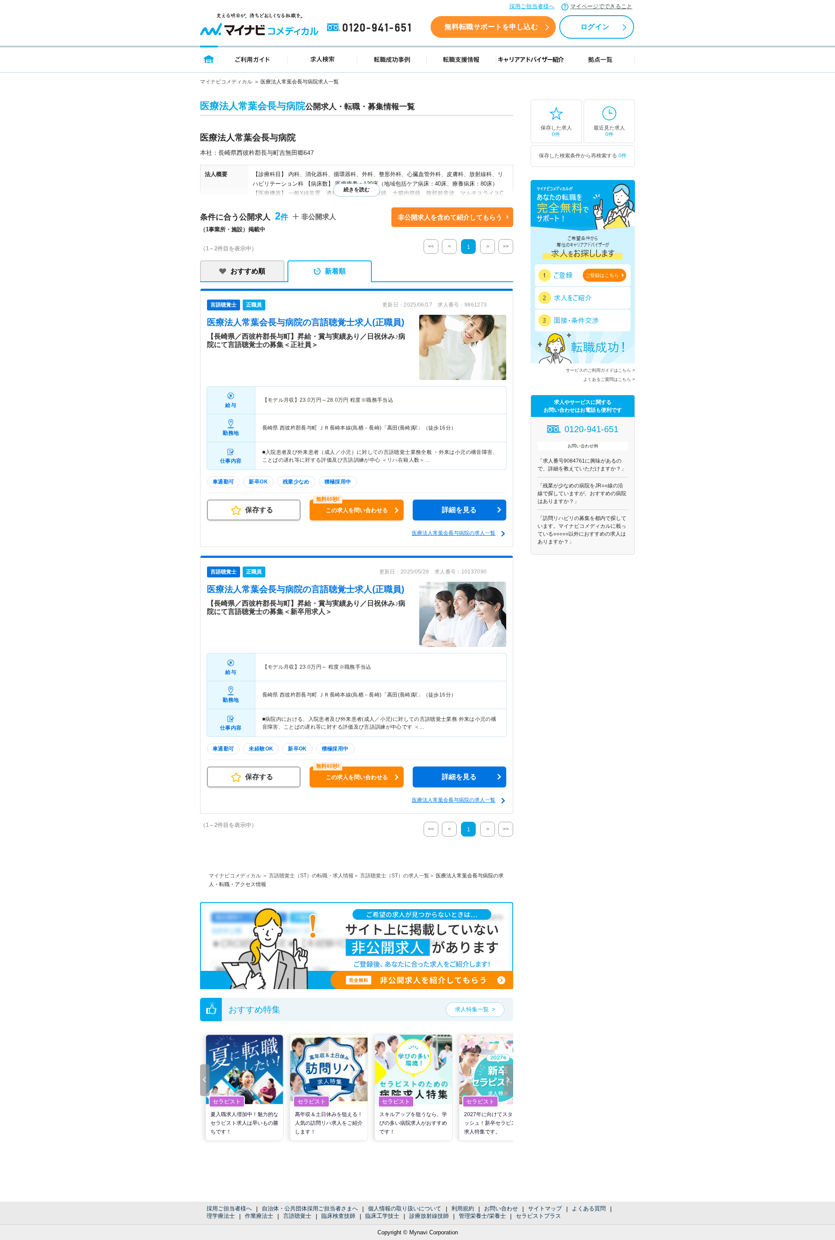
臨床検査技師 (338, 1216)
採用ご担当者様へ (531, 6)
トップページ (209, 59)
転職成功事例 (392, 59)
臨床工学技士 (382, 1216)
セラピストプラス (538, 1216)
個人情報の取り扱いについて (404, 1208)
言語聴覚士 (297, 1216)
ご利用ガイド (252, 59)
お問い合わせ (501, 1208)
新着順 (335, 271)
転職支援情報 (461, 59)
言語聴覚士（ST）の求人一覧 (394, 876)
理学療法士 (221, 1216)
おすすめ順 (247, 271)
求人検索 (322, 59)
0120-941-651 (370, 27)
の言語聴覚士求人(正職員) (305, 322)
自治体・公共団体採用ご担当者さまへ (310, 1208)
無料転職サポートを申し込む (491, 26)
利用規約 (462, 1208)
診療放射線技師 (429, 1216)
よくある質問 (589, 1208)
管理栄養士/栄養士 (482, 1216)
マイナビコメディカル (226, 82)
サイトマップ (545, 1208)
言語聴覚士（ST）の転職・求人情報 (311, 876)
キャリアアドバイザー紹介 (531, 59)
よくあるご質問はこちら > (609, 379)
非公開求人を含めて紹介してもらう (450, 217)
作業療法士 (259, 1216)
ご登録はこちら (602, 275)
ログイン (595, 26)
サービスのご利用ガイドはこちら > (600, 370)
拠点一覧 (600, 59)
